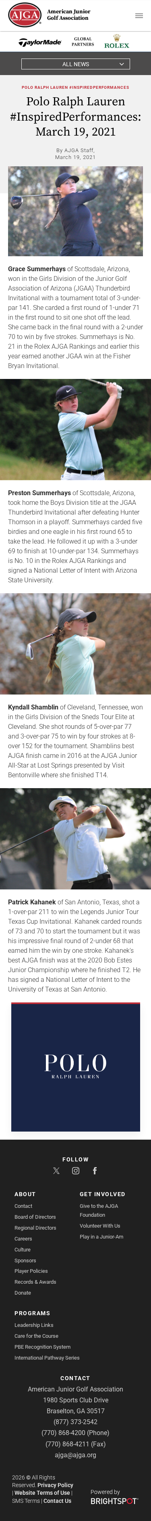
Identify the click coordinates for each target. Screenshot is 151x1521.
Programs (32, 1313)
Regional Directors (35, 1228)
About (25, 1194)
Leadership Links (34, 1325)
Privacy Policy (55, 1485)
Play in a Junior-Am (101, 1237)
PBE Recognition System (42, 1347)
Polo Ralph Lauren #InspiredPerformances (75, 87)
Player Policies (31, 1271)
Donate (22, 1293)
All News (75, 64)
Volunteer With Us (100, 1226)
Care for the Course (36, 1336)
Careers (23, 1239)
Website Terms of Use (42, 1493)
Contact (23, 1206)
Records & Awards (35, 1282)
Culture (22, 1250)
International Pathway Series (47, 1358)
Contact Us (57, 1501)
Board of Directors (35, 1217)
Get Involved (103, 1194)
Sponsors (25, 1260)
